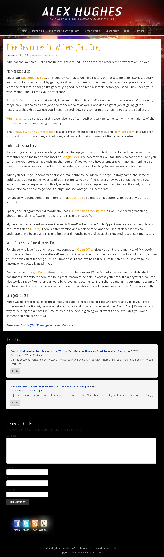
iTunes (34, 229)
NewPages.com (124, 132)
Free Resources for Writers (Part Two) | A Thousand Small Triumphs (49, 386)
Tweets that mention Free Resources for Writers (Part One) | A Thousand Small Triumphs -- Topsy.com (70, 350)
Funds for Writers (18, 100)
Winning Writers (17, 118)
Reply (15, 371)
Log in (101, 552)
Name (11, 467)
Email (10, 478)
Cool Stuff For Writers (32, 325)
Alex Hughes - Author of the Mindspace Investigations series (82, 16)
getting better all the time (59, 325)
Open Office (85, 249)
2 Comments (49, 55)
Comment (13, 435)
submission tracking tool (88, 211)
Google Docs (70, 157)
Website (11, 489)
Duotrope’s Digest (33, 78)
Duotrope (76, 198)
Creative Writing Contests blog (33, 132)
